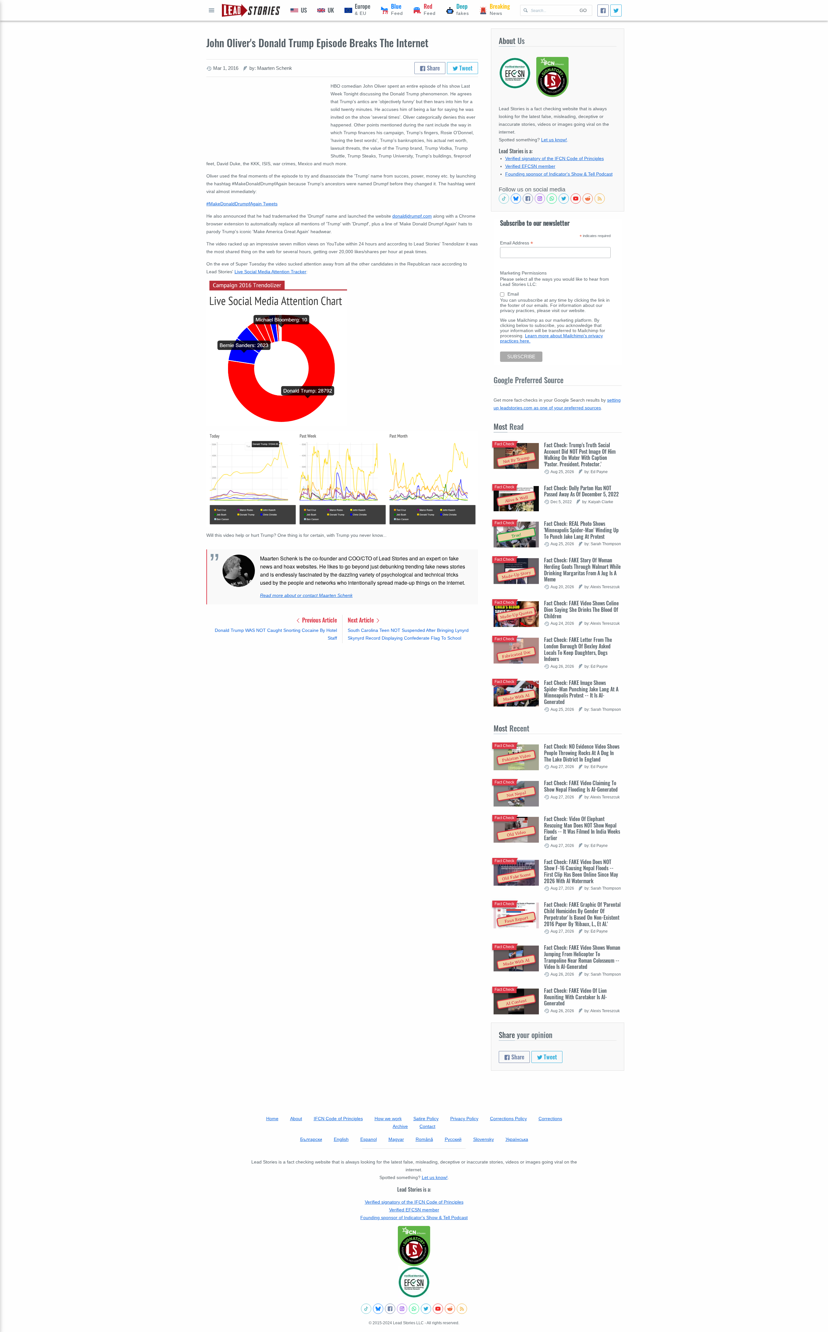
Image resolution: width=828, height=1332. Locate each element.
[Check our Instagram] (540, 198)
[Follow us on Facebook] (528, 198)
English (341, 1139)
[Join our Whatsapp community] (552, 198)
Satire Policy (426, 1118)
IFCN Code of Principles (338, 1118)
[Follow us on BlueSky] (516, 198)
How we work (388, 1118)
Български (311, 1139)
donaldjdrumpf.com (412, 216)
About (296, 1118)
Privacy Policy (464, 1118)
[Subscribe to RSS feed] (599, 198)
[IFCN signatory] (414, 1246)
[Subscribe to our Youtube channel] (576, 198)
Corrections (550, 1118)
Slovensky (483, 1139)
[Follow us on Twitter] (564, 198)
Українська (517, 1139)
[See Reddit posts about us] (588, 198)
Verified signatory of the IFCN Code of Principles (554, 158)
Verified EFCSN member (530, 166)
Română (424, 1139)
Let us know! (554, 139)
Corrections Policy (508, 1118)
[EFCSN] (414, 1282)
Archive (400, 1126)
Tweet (465, 68)
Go (583, 10)
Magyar (396, 1139)
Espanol (368, 1139)
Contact (427, 1126)
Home (272, 1118)
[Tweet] (616, 10)
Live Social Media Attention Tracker (270, 271)
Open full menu (211, 10)
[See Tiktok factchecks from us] (504, 198)
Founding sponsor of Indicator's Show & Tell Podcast (559, 174)
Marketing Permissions (523, 273)
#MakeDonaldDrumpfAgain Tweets (242, 203)
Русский (453, 1139)
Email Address (516, 243)
